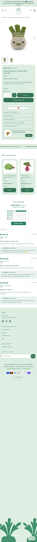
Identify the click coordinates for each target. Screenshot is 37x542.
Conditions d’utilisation (9, 366)
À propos (4, 332)
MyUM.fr (20, 377)
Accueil (4, 17)
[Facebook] (3, 321)
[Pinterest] (10, 321)
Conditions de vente (7, 347)
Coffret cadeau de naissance (9, 326)
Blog (3, 339)
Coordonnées (30, 366)
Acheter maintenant (18, 100)
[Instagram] (6, 321)
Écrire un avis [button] (18, 223)
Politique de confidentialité (25, 364)
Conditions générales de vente (14, 368)
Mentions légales (6, 344)
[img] (4, 234)
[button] (5, 60)
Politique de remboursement (11, 364)
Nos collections (6, 329)
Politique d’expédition (21, 366)
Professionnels (6, 335)
